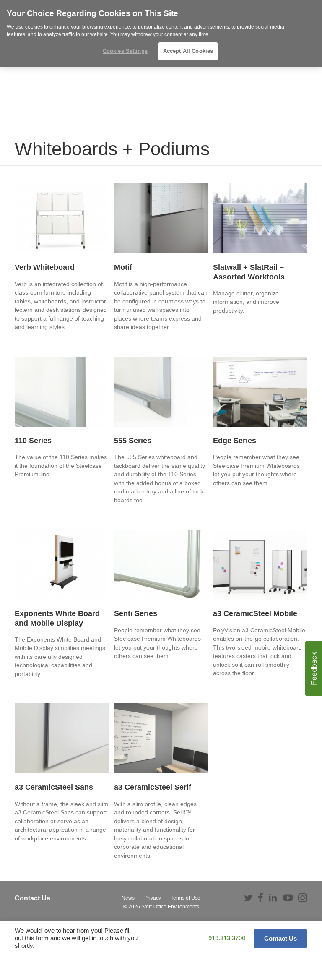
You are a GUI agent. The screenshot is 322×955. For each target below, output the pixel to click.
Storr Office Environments (170, 907)
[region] (161, 33)
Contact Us (32, 898)
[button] (313, 668)
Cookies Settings (125, 51)
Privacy (152, 898)
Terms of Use (185, 898)
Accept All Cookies (188, 51)
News (128, 898)
